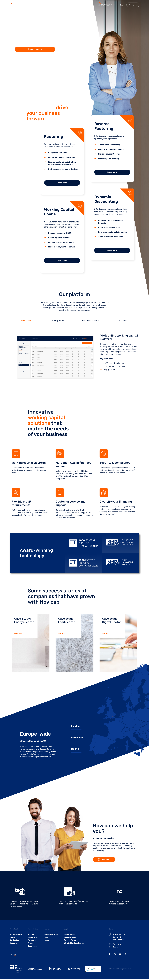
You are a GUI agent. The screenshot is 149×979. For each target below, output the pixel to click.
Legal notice (69, 934)
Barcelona (117, 944)
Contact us (14, 940)
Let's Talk (105, 859)
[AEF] (75, 969)
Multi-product (58, 321)
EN (15, 954)
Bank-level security (90, 321)
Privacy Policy (70, 940)
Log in (122, 5)
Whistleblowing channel (74, 943)
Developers (32, 946)
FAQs (46, 940)
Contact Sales (16, 934)
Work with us (33, 937)
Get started (133, 5)
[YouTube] (120, 954)
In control (123, 321)
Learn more (62, 183)
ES (11, 954)
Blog (46, 937)
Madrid (115, 947)
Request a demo (35, 49)
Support (13, 943)
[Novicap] (17, 5)
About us (31, 934)
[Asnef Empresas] (37, 969)
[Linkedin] (110, 954)
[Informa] (56, 969)
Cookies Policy (70, 937)
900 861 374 (119, 934)
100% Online (25, 321)
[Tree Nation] (94, 969)
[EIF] (19, 969)
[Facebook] (126, 954)
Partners (63, 5)
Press (30, 943)
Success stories (51, 934)
